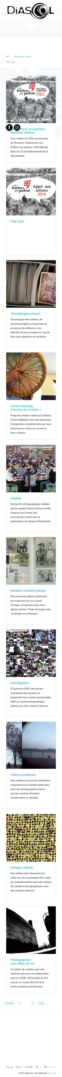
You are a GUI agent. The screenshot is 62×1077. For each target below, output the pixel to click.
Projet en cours (22, 56)
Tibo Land (52, 1073)
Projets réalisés (44, 56)
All (7, 56)
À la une (10, 62)
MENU (31, 26)
